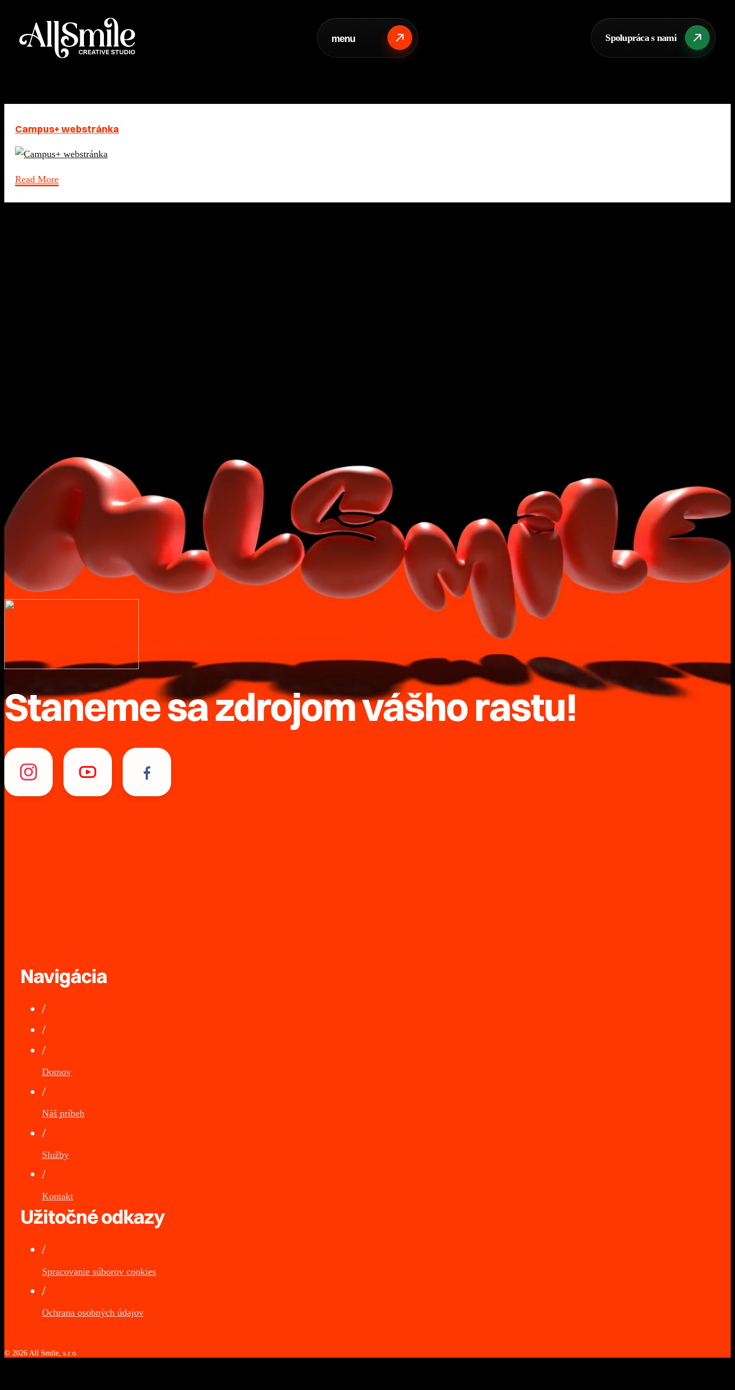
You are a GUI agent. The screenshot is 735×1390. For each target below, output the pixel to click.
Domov (56, 1071)
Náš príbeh (63, 1113)
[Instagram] (28, 772)
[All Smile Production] (77, 38)
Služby (55, 1154)
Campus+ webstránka (67, 129)
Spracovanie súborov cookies (99, 1271)
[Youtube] (87, 772)
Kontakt (57, 1196)
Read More (37, 179)
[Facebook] (147, 772)
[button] (653, 38)
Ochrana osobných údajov (93, 1312)
